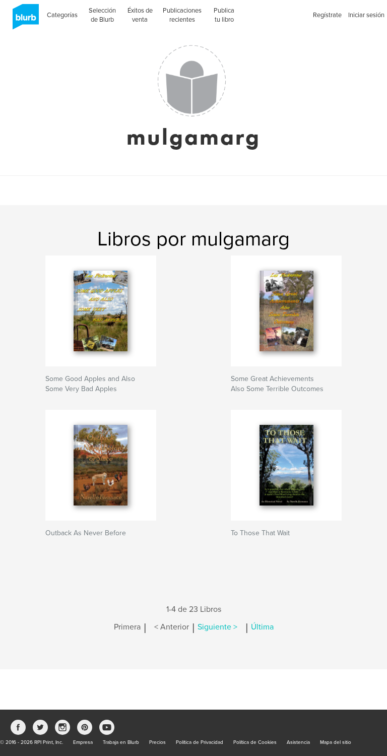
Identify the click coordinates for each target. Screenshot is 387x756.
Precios (157, 742)
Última (262, 627)
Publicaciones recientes (182, 15)
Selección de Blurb (102, 15)
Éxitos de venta (140, 15)
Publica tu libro (224, 15)
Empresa (83, 742)
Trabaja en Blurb (121, 742)
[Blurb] (23, 20)
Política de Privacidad (199, 742)
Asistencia (298, 742)
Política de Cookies (255, 742)
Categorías (62, 15)
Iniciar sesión (366, 15)
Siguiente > (217, 627)
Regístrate (327, 15)
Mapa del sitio (335, 742)
